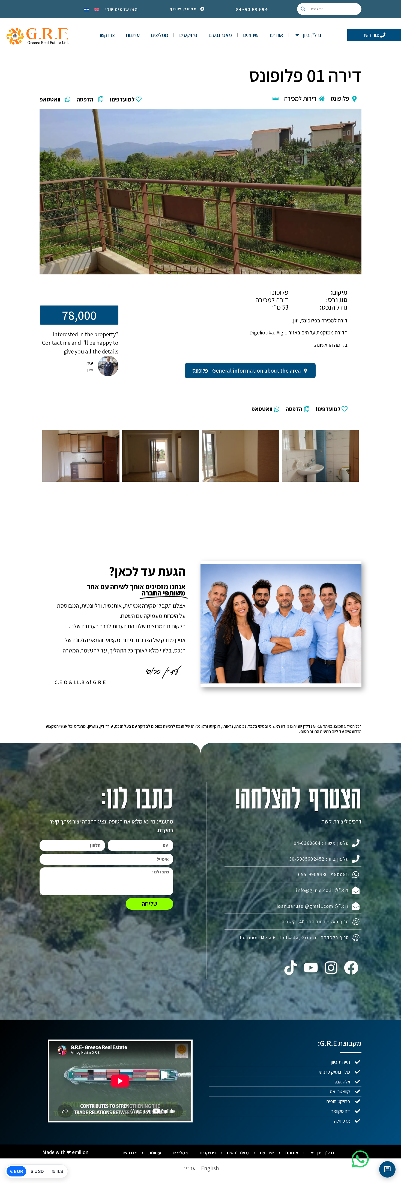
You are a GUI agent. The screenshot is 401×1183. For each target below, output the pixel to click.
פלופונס (340, 98)
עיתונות (132, 35)
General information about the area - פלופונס (246, 370)
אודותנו (276, 35)
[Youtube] (311, 967)
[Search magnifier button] (303, 9)
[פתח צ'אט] (387, 1169)
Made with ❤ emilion (65, 1152)
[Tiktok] (290, 967)
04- (252, 9)
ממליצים (159, 35)
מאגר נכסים (220, 35)
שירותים (251, 35)
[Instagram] (331, 967)
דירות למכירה (300, 98)
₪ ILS (57, 1171)
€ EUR (16, 1171)
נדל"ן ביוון (312, 35)
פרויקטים (188, 35)
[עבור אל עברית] (86, 9)
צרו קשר (106, 35)
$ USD (37, 1171)
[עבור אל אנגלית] (96, 9)
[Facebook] (351, 967)
